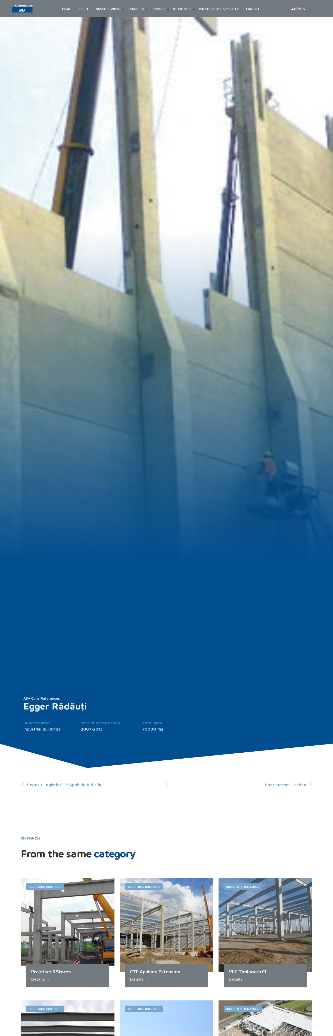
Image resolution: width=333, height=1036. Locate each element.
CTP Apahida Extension (155, 971)
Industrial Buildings (41, 729)
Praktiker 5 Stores (51, 971)
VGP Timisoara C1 (247, 971)
